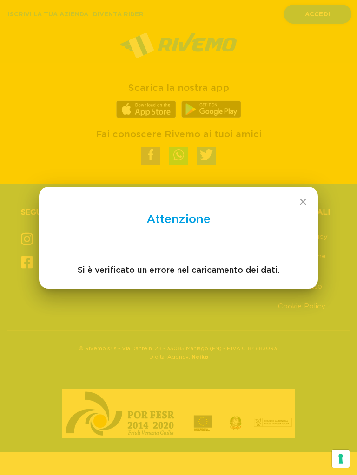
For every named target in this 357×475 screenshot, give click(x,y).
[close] (303, 202)
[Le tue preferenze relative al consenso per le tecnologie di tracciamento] (341, 459)
